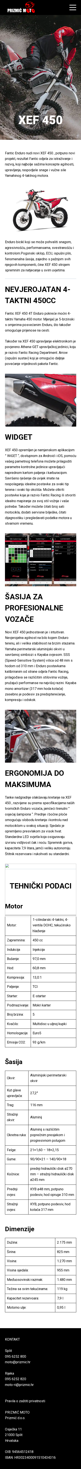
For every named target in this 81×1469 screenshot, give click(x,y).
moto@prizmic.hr (17, 1362)
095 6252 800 (15, 1356)
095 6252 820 (15, 1379)
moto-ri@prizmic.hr (19, 1385)
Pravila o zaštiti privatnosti (25, 1401)
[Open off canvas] (72, 7)
